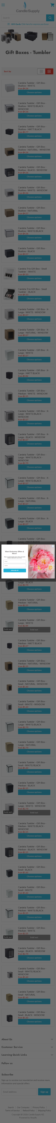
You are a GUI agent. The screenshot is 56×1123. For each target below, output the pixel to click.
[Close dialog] (53, 546)
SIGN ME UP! (15, 570)
